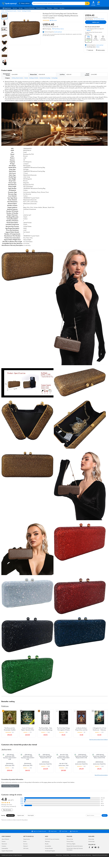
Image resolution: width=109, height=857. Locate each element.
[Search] (87, 3)
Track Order (64, 831)
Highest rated (20, 815)
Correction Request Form (10, 786)
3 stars (22, 801)
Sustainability (5, 848)
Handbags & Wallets (26, 11)
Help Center (54, 831)
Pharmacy (49, 8)
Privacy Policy (70, 841)
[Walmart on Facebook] (89, 847)
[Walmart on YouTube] (95, 847)
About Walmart (5, 839)
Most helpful (31, 815)
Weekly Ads (75, 831)
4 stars (22, 799)
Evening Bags (54, 78)
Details (97, 47)
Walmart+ (25, 846)
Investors (4, 846)
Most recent (10, 815)
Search (104, 815)
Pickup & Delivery (40, 8)
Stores (24, 841)
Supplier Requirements (7, 850)
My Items (62, 8)
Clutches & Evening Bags (44, 78)
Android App (91, 841)
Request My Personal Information (75, 846)
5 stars (22, 798)
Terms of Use (70, 839)
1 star (22, 805)
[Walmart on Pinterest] (98, 847)
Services (15, 8)
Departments (7, 8)
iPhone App (91, 839)
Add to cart (95, 22)
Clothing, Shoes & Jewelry (11, 11)
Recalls (46, 844)
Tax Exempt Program (50, 850)
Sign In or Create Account (39, 831)
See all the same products (101, 775)
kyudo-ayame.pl (58, 32)
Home (2, 11)
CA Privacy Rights (71, 844)
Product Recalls (49, 848)
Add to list (90, 50)
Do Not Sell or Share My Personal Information (81, 855)
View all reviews (7, 810)
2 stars (22, 803)
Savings (20, 8)
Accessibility (48, 846)
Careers (56, 8)
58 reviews (54, 20)
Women (19, 11)
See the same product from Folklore (98, 739)
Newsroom (4, 844)
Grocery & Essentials (29, 8)
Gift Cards (25, 848)
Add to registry (101, 50)
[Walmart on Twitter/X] (92, 847)
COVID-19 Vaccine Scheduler (52, 839)
